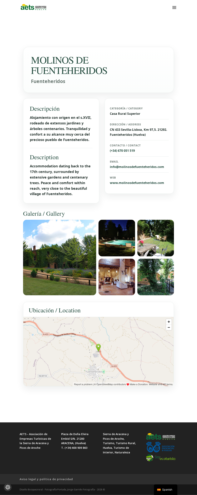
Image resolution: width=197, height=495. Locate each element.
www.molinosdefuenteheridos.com (137, 183)
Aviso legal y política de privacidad (46, 479)
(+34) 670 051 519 (122, 150)
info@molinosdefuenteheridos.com (137, 167)
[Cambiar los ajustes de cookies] (8, 487)
